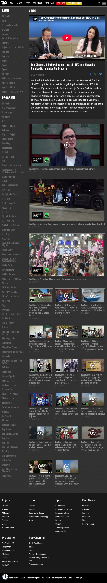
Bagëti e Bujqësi (9, 134)
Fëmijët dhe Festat (10, 194)
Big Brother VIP (8, 543)
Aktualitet (6, 513)
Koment (32, 509)
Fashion (85, 513)
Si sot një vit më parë (11, 407)
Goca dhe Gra (8, 220)
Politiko (5, 367)
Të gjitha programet (10, 561)
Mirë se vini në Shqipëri (12, 278)
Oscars (5, 327)
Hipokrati (6, 238)
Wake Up (6, 464)
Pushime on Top (9, 385)
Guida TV (5, 565)
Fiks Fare (6, 198)
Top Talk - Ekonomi (10, 447)
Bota (4, 20)
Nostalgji (6, 309)
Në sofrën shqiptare (10, 296)
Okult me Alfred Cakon (12, 314)
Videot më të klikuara (11, 78)
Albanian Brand (8, 125)
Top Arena (6, 429)
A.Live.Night (7, 112)
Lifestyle (85, 509)
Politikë (5, 506)
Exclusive (6, 190)
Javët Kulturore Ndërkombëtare (9, 260)
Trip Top (5, 451)
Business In (7, 147)
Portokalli (6, 371)
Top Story (6, 438)
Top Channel (37, 537)
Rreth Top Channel (36, 543)
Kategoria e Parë (62, 513)
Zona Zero (6, 475)
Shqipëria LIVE (8, 550)
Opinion (32, 506)
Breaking (6, 143)
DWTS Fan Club (8, 176)
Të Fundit (6, 16)
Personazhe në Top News (12, 351)
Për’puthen (6, 547)
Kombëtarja (60, 506)
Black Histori (7, 139)
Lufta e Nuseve (8, 274)
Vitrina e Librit (8, 82)
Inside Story (7, 249)
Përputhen (6, 343)
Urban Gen (6, 460)
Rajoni (4, 60)
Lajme (11, 3)
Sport (27, 3)
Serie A (58, 524)
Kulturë (5, 42)
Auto (31, 520)
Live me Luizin (8, 269)
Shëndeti (86, 517)
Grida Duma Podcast (11, 225)
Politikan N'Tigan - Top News (12, 362)
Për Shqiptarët (8, 338)
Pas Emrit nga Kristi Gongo (11, 333)
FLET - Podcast (8, 203)
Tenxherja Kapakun (10, 424)
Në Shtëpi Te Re (9, 287)
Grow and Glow (8, 229)
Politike (5, 51)
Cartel (5, 152)
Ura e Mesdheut (9, 455)
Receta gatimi (88, 524)
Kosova (5, 34)
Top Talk (5, 442)
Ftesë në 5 (6, 207)
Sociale (5, 65)
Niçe (4, 305)
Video (19, 3)
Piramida (6, 356)
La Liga (58, 520)
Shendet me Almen (10, 394)
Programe (49, 3)
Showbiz (85, 506)
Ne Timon (6, 300)
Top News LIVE (74, 3)
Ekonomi (5, 29)
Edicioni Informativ (10, 25)
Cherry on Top (8, 156)
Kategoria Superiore (63, 509)
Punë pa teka (8, 380)
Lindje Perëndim (9, 265)
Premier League (62, 517)
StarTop (5, 411)
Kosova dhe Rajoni (36, 513)
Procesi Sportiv (9, 376)
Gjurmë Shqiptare (9, 216)
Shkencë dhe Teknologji (38, 517)
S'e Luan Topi (7, 389)
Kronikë (5, 509)
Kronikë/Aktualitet (10, 38)
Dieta (84, 520)
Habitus (5, 234)
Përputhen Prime (9, 347)
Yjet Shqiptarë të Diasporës (9, 470)
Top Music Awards (10, 433)
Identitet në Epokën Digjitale (10, 244)
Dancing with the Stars (12, 165)
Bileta (31, 547)
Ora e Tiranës (8, 322)
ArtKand (5, 130)
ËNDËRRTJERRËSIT (10, 185)
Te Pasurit (6, 416)
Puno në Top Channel (37, 554)
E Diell (4, 181)
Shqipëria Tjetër (9, 402)
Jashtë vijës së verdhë (11, 254)
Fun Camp (6, 212)
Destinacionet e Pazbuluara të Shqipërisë (13, 171)
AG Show (6, 116)
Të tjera (5, 73)
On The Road (7, 318)
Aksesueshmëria (36, 564)
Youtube (61, 3)
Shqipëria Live (8, 398)
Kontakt (32, 550)
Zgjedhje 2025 (8, 87)
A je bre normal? (9, 108)
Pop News (37, 3)
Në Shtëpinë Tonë (9, 292)
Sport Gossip (60, 531)
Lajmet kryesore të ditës (13, 47)
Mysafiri (5, 283)
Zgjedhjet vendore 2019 (12, 91)
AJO (3, 121)
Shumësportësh (62, 528)
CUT (4, 161)
